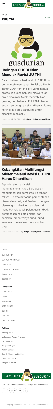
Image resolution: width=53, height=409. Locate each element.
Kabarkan (6, 264)
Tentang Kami (8, 320)
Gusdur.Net (8, 255)
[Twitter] (20, 390)
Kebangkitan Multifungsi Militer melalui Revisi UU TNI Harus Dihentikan (26, 174)
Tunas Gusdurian (11, 269)
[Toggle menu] (4, 4)
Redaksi (27, 119)
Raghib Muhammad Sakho (12, 354)
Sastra (5, 316)
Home (47, 18)
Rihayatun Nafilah (9, 363)
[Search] (9, 4)
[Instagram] (9, 390)
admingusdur (7, 333)
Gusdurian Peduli (11, 260)
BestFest (6, 279)
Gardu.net (7, 274)
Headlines (7, 292)
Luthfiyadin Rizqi (9, 358)
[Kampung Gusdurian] (28, 4)
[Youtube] (14, 390)
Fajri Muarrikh (7, 341)
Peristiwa (6, 301)
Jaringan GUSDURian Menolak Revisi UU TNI (21, 72)
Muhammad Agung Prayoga (13, 337)
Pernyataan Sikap (42, 119)
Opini (47, 232)
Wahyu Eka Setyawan (32, 232)
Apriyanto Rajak (8, 345)
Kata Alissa (7, 306)
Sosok (5, 311)
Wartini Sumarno (8, 350)
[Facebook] (4, 390)
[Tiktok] (25, 390)
